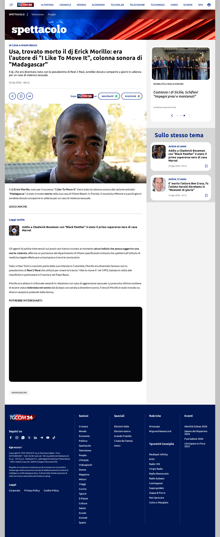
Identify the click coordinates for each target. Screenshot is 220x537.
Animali (83, 517)
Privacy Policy (32, 490)
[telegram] (41, 437)
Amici (117, 445)
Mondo (82, 431)
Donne (82, 469)
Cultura (83, 503)
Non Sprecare (156, 497)
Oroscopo (154, 426)
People (83, 455)
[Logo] (25, 5)
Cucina (82, 489)
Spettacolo (85, 445)
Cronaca (83, 426)
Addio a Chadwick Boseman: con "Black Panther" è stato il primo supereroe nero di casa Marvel (187, 155)
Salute (82, 508)
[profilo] (209, 5)
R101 (152, 459)
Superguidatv (156, 488)
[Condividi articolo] (12, 96)
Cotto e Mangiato (158, 502)
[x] (29, 437)
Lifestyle (84, 460)
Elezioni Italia (121, 426)
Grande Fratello (122, 436)
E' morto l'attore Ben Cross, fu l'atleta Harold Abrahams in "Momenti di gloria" (188, 186)
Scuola (82, 513)
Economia (84, 436)
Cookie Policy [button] (51, 490)
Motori (82, 479)
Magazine (84, 474)
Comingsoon (156, 483)
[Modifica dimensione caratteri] (29, 96)
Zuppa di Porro (157, 493)
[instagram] (17, 437)
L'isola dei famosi (123, 440)
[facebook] (10, 437)
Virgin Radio (156, 468)
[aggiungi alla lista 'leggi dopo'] (21, 96)
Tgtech (82, 493)
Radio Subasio (156, 478)
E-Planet (83, 498)
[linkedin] (35, 437)
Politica (83, 440)
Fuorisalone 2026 (193, 438)
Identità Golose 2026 (195, 426)
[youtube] (48, 437)
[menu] (11, 5)
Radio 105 (154, 464)
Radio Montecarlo (159, 473)
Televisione (85, 450)
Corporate (14, 490)
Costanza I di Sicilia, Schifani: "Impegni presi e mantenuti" (175, 94)
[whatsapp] (23, 437)
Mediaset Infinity (158, 454)
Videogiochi (85, 465)
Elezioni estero (122, 431)
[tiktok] (54, 437)
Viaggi (82, 484)
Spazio (82, 522)
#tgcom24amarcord (160, 431)
